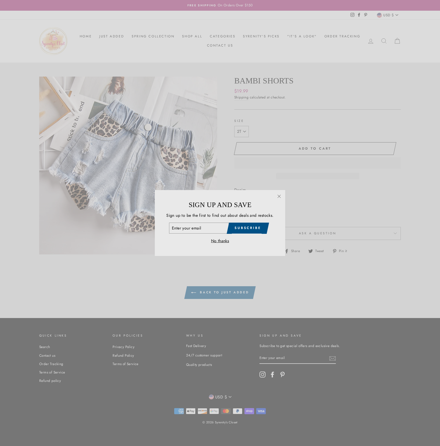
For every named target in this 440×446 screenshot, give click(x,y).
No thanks (220, 241)
